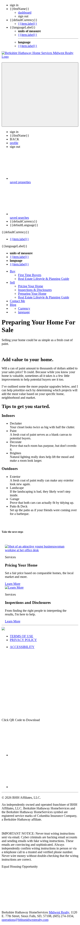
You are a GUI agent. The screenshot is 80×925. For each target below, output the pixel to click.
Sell (12, 282)
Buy (12, 271)
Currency (24, 308)
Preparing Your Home (32, 293)
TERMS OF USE (21, 636)
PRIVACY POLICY (23, 640)
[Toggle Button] (40, 94)
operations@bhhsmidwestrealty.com (25, 919)
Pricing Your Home (30, 286)
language (24, 312)
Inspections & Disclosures (35, 290)
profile (14, 143)
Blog (13, 304)
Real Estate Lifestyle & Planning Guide (43, 278)
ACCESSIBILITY (22, 647)
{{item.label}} (27, 23)
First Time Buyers (29, 275)
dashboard (24, 12)
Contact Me (17, 301)
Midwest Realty (59, 912)
